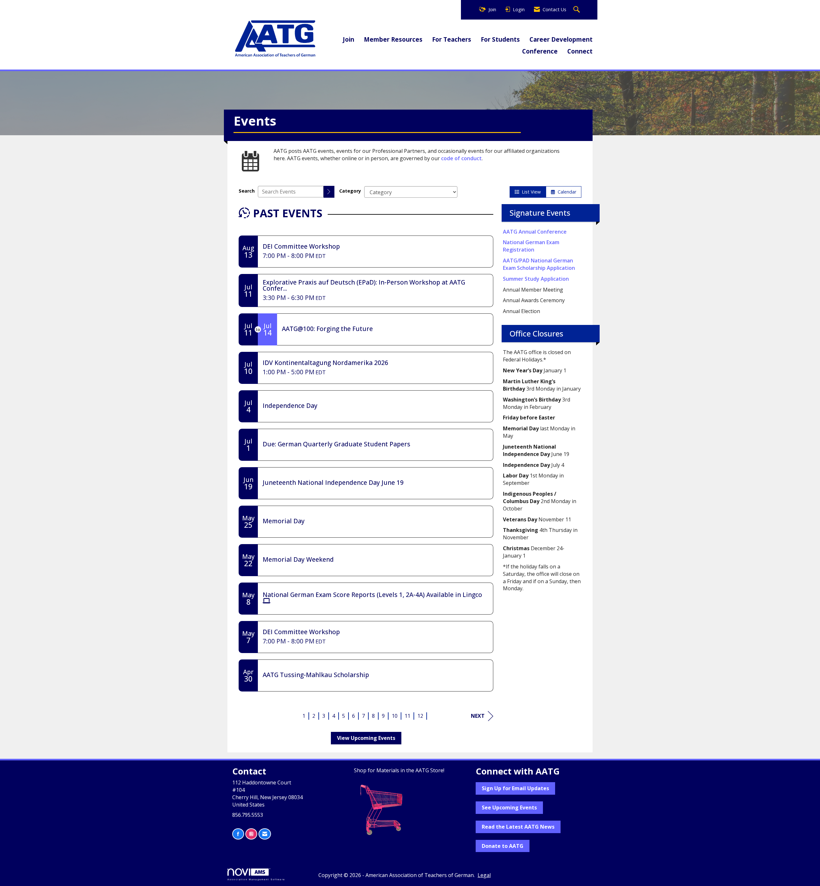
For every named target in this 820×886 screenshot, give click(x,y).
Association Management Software (256, 879)
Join (348, 39)
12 (420, 715)
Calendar (565, 192)
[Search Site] (577, 10)
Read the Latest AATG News (518, 826)
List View (530, 192)
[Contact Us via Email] (264, 834)
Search (247, 191)
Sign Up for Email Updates (515, 788)
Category (350, 191)
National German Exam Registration (531, 246)
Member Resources (393, 39)
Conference (540, 51)
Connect (580, 51)
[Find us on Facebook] (238, 834)
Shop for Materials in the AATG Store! (399, 770)
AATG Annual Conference (535, 231)
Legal (484, 875)
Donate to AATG (502, 845)
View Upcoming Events (366, 737)
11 (407, 715)
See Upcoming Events (509, 807)
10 (395, 715)
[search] (329, 192)
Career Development (561, 39)
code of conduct (461, 158)
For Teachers (451, 39)
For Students (500, 39)
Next (478, 715)
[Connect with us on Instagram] (251, 834)
